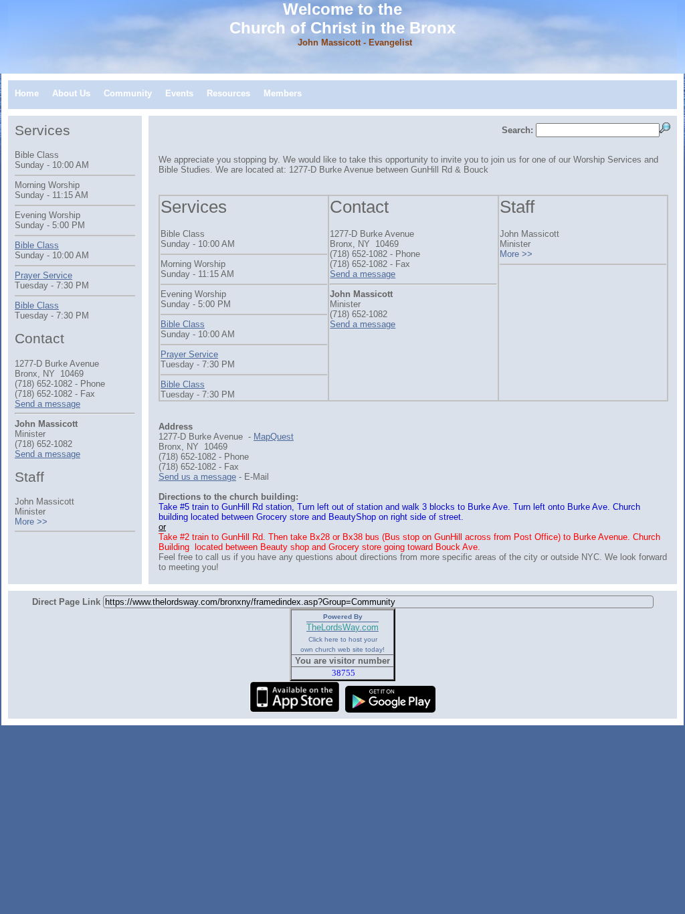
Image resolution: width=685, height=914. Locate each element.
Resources (228, 93)
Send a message (362, 274)
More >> (516, 254)
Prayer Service (189, 354)
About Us (71, 93)
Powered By (343, 616)
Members (283, 93)
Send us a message (197, 477)
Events (179, 93)
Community (128, 93)
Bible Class (183, 324)
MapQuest (274, 437)
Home (27, 93)
